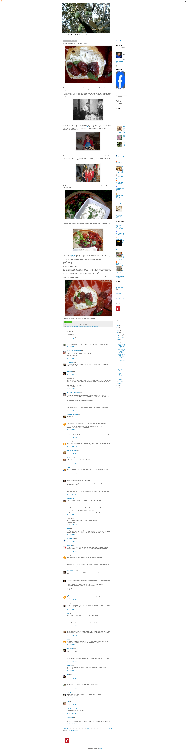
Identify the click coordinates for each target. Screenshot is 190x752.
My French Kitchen (120, 233)
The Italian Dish (119, 195)
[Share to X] (83, 324)
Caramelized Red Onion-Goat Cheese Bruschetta (121, 351)
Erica (68, 613)
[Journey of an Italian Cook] (120, 87)
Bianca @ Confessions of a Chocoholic (75, 621)
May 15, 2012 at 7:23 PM (72, 625)
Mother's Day (96, 326)
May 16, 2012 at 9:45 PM (72, 688)
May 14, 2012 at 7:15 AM (72, 474)
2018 (118, 322)
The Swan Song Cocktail (123, 242)
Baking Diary (69, 422)
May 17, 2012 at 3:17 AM (72, 697)
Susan (68, 639)
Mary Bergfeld (70, 595)
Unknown (69, 441)
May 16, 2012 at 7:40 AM (72, 661)
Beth (68, 701)
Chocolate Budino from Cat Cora (121, 360)
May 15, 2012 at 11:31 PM (72, 635)
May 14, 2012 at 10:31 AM (72, 514)
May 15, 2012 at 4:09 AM (72, 591)
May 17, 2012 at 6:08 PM (72, 704)
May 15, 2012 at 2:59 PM (72, 617)
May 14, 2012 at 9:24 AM (72, 502)
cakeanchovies (70, 506)
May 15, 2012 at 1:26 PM (72, 609)
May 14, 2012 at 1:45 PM (72, 551)
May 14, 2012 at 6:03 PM (72, 566)
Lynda (68, 433)
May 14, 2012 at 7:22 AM (72, 486)
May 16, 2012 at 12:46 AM (72, 644)
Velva (68, 682)
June (119, 341)
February (120, 381)
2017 (118, 323)
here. (82, 256)
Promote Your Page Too (120, 88)
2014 (118, 329)
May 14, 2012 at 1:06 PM (72, 541)
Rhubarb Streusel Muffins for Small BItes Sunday (121, 356)
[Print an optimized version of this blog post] (68, 322)
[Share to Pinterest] (86, 324)
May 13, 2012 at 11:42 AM (72, 346)
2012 (118, 332)
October (120, 335)
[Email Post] (78, 324)
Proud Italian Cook (70, 498)
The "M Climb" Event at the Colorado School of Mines (120, 287)
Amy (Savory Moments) (72, 563)
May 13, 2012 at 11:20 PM (72, 446)
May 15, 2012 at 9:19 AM (72, 599)
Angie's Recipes (70, 692)
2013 (118, 330)
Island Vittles (69, 665)
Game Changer (124, 136)
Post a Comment (68, 725)
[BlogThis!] (82, 324)
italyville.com (119, 215)
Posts (118, 94)
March (119, 379)
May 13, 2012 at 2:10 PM (72, 367)
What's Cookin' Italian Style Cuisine (119, 164)
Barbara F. (69, 342)
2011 (118, 385)
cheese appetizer (70, 326)
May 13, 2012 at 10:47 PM (72, 437)
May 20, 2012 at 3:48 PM (72, 713)
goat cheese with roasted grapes (87, 326)
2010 (118, 387)
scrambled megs (70, 656)
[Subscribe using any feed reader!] (120, 66)
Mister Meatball (70, 457)
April (119, 378)
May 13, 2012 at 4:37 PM (72, 374)
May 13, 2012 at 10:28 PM (72, 429)
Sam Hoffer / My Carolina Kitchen (74, 350)
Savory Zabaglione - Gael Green (121, 374)
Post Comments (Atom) (73, 730)
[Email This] (81, 324)
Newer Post (66, 728)
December (120, 334)
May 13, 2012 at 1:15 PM (72, 358)
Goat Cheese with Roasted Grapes (121, 363)
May (119, 342)
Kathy (68, 603)
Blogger (100, 748)
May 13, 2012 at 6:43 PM (72, 410)
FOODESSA (69, 579)
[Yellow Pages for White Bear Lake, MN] (120, 299)
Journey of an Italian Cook (120, 71)
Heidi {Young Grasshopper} (72, 414)
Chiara (68, 555)
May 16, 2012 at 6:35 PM (72, 678)
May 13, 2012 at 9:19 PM (72, 418)
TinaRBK (68, 467)
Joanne (68, 478)
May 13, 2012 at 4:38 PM (72, 388)
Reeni (68, 674)
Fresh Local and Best (71, 570)
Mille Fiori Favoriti (120, 285)
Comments (119, 96)
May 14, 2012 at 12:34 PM (72, 534)
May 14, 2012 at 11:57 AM (72, 524)
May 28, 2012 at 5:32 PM (72, 723)
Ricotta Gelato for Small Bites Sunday (121, 370)
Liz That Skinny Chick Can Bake (73, 392)
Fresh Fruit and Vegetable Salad (121, 367)
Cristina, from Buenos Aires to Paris (74, 708)
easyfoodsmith (70, 648)
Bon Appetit (85, 126)
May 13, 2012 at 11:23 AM (72, 338)
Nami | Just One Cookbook (72, 629)
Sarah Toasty (69, 371)
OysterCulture (70, 717)
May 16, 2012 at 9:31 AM (72, 670)
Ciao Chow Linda (70, 362)
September (120, 337)
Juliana (68, 528)
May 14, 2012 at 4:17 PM (72, 558)
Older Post (110, 728)
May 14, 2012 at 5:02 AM (72, 463)
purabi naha (69, 490)
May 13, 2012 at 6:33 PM (72, 401)
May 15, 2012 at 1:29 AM (72, 574)
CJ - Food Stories (70, 538)
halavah (108, 157)
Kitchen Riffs (69, 545)
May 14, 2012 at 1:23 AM (72, 453)
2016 (118, 325)
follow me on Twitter (121, 105)
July (119, 339)
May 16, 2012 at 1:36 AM (72, 652)
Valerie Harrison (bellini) (72, 450)
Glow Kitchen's (73, 255)
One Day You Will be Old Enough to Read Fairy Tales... (121, 346)
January (120, 383)
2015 (118, 327)
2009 (118, 388)
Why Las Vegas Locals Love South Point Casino (119, 228)
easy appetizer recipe (77, 326)
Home (88, 728)
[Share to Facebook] (85, 324)
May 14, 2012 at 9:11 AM (71, 494)
